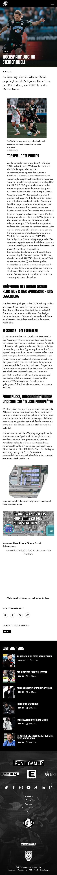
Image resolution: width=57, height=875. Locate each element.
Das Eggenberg (28, 349)
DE (26, 835)
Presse (28, 799)
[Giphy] (51, 787)
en (31, 835)
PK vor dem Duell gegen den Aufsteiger (34, 656)
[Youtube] (28, 787)
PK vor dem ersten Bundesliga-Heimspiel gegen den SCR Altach (35, 737)
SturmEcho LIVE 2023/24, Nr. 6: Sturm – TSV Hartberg (28, 552)
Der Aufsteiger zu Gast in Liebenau (32, 672)
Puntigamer (21, 368)
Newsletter (28, 795)
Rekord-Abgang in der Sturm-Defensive (34, 688)
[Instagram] (21, 787)
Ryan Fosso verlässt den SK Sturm (32, 719)
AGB (29, 811)
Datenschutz (22, 870)
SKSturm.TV (23, 660)
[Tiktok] (36, 787)
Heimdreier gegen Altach (28, 703)
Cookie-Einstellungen (42, 870)
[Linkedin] (43, 787)
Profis (6, 631)
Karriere (28, 803)
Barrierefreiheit (28, 807)
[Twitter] (6, 787)
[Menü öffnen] (52, 4)
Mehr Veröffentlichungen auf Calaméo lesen (28, 597)
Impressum (12, 870)
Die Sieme (48, 368)
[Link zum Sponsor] (28, 844)
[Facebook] (14, 787)
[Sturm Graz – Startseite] (5, 3)
